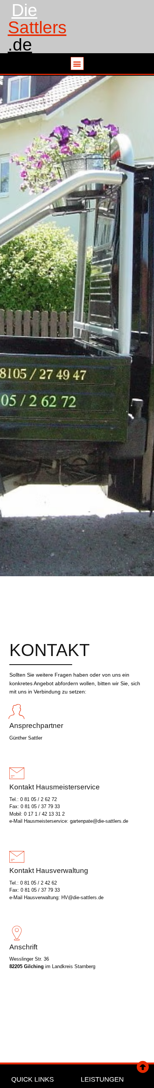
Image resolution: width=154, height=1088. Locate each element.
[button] (77, 63)
